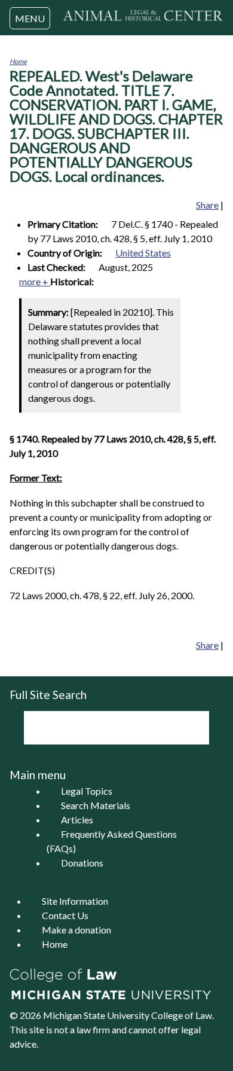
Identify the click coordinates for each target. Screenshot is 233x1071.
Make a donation (76, 929)
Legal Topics (86, 791)
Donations (82, 862)
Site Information (75, 901)
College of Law (181, 1015)
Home (18, 61)
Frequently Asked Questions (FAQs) (112, 841)
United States (143, 252)
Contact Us (65, 915)
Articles (77, 819)
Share (207, 204)
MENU (30, 18)
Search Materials (95, 805)
